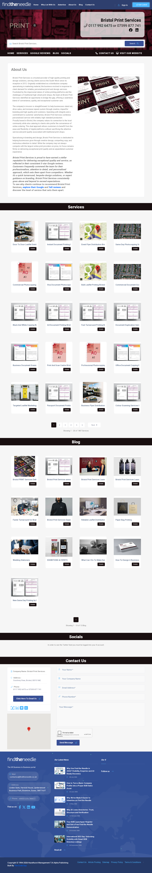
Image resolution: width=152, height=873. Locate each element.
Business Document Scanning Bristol (29, 365)
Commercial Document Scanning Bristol (133, 285)
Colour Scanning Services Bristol (130, 405)
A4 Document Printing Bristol (59, 325)
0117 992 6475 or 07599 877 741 (114, 25)
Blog (81, 5)
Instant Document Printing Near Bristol (64, 244)
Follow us (105, 771)
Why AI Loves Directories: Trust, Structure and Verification (80, 811)
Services (22, 53)
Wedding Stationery (21, 560)
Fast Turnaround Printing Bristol (95, 325)
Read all (58, 850)
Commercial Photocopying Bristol (27, 285)
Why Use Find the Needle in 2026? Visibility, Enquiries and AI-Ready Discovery (81, 771)
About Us (72, 5)
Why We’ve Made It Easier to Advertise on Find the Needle (79, 799)
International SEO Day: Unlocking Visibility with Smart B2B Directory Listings (80, 839)
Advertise (62, 5)
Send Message (66, 742)
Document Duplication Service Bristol (132, 325)
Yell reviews (55, 187)
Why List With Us (48, 5)
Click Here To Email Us (26, 698)
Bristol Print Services (121, 20)
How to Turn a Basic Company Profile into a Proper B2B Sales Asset (80, 786)
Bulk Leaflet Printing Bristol (93, 285)
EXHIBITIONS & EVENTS (57, 560)
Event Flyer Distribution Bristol (94, 244)
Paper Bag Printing (124, 520)
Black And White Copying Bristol (27, 325)
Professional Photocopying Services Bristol (100, 365)
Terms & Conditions (133, 862)
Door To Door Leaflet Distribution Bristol (30, 244)
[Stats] (26, 708)
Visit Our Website (130, 53)
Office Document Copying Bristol (130, 365)
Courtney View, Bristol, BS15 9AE (27, 680)
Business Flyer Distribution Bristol (96, 405)
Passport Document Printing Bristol (62, 405)
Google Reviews (40, 53)
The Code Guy (20, 865)
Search (133, 43)
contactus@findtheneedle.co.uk (23, 777)
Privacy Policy (117, 862)
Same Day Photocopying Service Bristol (133, 244)
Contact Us (90, 5)
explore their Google (33, 187)
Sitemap (105, 862)
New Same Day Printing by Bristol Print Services (33, 600)
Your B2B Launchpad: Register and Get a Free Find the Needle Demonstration (80, 824)
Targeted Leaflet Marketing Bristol (28, 405)
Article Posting (94, 862)
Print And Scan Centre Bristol (59, 365)
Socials (66, 53)
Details (33, 248)
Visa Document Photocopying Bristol (63, 285)
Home (35, 5)
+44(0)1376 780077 (27, 798)
